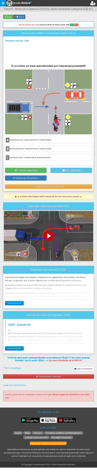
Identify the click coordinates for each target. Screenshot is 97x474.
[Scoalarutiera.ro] (19, 3)
